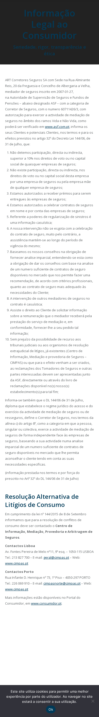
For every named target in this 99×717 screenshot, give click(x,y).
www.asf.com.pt (57, 126)
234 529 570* (20, 638)
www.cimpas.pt (16, 563)
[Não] (92, 701)
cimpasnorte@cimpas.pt (61, 583)
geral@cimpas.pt (56, 557)
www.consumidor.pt (46, 603)
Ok (50, 709)
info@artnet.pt (51, 638)
